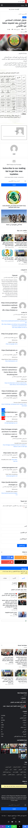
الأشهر (23, 578)
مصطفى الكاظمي (11, 774)
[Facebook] (3, 410)
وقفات (25, 777)
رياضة (24, 724)
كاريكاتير (24, 731)
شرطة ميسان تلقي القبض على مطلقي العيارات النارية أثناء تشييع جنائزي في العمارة (21, 260)
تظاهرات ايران (15, 772)
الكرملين (20, 769)
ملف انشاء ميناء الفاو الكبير (20, 736)
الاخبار (20, 14)
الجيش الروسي (8, 766)
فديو (25, 729)
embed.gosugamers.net (9, 467)
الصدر (25, 769)
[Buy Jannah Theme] (14, 9)
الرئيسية (24, 14)
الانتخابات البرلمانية (16, 766)
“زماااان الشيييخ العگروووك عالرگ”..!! (11, 613)
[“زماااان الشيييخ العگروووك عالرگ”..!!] (22, 614)
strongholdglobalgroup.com (11, 423)
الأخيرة (14, 578)
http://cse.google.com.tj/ (9, 333)
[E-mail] (24, 139)
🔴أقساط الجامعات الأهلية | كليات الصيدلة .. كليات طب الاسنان (9, 594)
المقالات (24, 720)
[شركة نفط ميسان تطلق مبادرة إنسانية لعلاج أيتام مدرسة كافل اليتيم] (7, 237)
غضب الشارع (19, 774)
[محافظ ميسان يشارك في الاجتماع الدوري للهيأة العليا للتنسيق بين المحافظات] (5, 751)
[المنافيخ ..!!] (22, 585)
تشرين (6, 769)
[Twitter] (3, 414)
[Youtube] (3, 418)
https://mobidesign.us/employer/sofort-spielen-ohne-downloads (9, 393)
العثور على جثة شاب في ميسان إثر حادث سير (14, 1)
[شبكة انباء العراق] (18, 5)
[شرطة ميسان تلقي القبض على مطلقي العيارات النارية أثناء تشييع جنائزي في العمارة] (21, 253)
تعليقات (5, 578)
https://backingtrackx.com (11, 361)
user (23, 29)
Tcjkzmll (14, 275)
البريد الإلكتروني (23, 532)
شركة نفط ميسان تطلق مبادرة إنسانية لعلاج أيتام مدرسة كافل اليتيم (7, 244)
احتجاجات (24, 766)
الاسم (25, 526)
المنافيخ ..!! (14, 583)
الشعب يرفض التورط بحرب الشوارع (18, 590)
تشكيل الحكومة (23, 772)
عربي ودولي (23, 727)
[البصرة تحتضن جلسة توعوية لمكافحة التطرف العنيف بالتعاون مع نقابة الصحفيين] (21, 237)
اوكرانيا (15, 769)
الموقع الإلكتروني (23, 538)
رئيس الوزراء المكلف (7, 772)
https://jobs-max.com (10, 453)
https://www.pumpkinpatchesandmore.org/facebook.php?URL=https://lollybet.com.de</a (14, 307)
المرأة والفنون (23, 717)
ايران (11, 769)
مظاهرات (4, 774)
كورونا (24, 734)
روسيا (25, 774)
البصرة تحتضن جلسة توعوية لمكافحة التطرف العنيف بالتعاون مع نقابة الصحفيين (21, 244)
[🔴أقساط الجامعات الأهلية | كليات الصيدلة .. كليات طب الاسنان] (22, 596)
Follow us (24, 781)
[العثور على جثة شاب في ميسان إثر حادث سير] (7, 253)
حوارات (24, 722)
